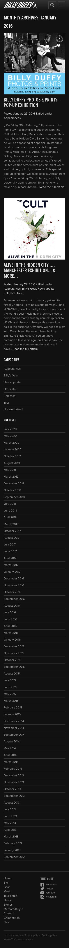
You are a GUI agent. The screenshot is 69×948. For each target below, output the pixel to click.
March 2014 (11, 762)
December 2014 (14, 721)
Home (7, 878)
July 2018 (10, 504)
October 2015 (12, 660)
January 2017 (12, 572)
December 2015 (14, 646)
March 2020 (11, 443)
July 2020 (10, 429)
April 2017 (10, 558)
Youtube (50, 892)
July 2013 (10, 809)
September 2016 (14, 599)
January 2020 (13, 449)
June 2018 (10, 510)
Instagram (50, 896)
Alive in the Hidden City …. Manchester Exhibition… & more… (29, 271)
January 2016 (12, 639)
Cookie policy (49, 935)
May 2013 (10, 823)
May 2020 (10, 436)
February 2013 (13, 843)
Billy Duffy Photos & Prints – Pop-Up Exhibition (32, 103)
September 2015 (14, 667)
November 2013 (14, 782)
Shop (7, 922)
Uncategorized (13, 409)
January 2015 (12, 714)
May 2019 (10, 470)
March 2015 (11, 701)
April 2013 (10, 830)
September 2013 (14, 796)
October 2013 (12, 789)
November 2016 (14, 585)
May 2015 (10, 694)
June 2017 (10, 551)
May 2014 (10, 748)
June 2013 (10, 816)
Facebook (51, 884)
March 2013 (11, 836)
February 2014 (13, 769)
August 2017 (12, 538)
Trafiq (14, 939)
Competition (12, 918)
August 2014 (12, 741)
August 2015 (12, 673)
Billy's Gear (29, 289)
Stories (8, 905)
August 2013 (12, 802)
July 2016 (10, 612)
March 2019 (11, 476)
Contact (9, 913)
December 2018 (14, 483)
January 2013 (12, 850)
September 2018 (14, 497)
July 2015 (10, 680)
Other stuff (10, 389)
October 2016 (12, 592)
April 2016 (10, 626)
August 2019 (12, 463)
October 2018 (12, 490)
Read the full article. (52, 187)
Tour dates (10, 896)
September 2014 (14, 735)
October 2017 (12, 531)
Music (7, 891)
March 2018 (11, 524)
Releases (9, 293)
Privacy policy (32, 935)
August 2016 (12, 606)
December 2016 (14, 578)
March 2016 (11, 633)
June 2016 (10, 619)
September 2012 (14, 857)
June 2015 (10, 687)
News (7, 900)
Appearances (12, 118)
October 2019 (12, 456)
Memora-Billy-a (13, 909)
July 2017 (10, 544)
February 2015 (13, 707)
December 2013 (14, 775)
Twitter (49, 888)
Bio (6, 882)
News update (46, 289)
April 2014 (10, 755)
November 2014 (14, 728)
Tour (19, 293)
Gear (7, 887)
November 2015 (14, 653)
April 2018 (10, 517)
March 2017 (11, 565)
